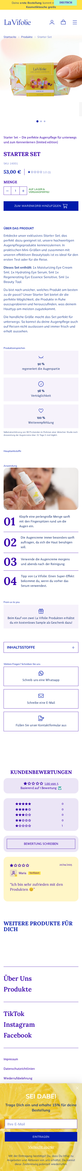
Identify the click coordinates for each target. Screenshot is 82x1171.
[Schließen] (77, 1088)
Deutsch (65, 2)
